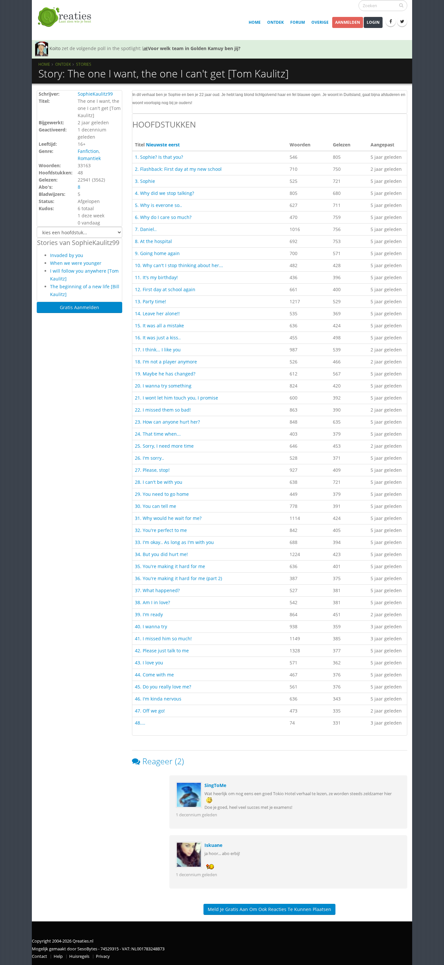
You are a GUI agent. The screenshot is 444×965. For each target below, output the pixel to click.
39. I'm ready (149, 614)
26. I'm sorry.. (149, 458)
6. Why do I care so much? (163, 217)
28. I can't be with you (158, 482)
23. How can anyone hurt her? (167, 422)
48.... (140, 723)
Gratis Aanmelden (79, 307)
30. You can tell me (155, 506)
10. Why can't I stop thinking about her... (179, 265)
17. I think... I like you (158, 350)
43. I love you (149, 662)
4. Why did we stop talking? (164, 193)
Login (373, 22)
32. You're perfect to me (161, 530)
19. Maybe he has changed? (165, 374)
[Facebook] (391, 21)
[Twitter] (402, 21)
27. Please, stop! (152, 470)
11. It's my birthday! (156, 277)
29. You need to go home (162, 494)
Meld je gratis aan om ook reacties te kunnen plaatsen (269, 909)
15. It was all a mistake (159, 325)
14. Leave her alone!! (157, 313)
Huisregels (79, 956)
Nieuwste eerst (163, 145)
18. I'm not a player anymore (166, 362)
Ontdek (275, 22)
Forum (297, 22)
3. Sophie (145, 181)
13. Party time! (150, 301)
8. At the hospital (153, 241)
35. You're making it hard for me (170, 566)
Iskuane (213, 845)
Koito (54, 48)
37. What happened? (157, 590)
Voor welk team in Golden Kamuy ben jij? (194, 48)
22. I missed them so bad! (163, 410)
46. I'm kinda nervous (158, 699)
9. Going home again (157, 253)
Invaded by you (66, 255)
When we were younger (75, 263)
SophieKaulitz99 (95, 94)
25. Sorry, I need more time (164, 446)
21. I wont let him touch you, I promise (176, 398)
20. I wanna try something (163, 386)
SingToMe (215, 785)
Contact (39, 956)
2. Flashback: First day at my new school (178, 169)
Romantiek (89, 158)
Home (255, 22)
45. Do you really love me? (163, 687)
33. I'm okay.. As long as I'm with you (174, 542)
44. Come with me (154, 675)
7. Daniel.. (146, 229)
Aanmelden (347, 22)
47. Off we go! (150, 711)
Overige (320, 22)
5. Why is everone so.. (158, 205)
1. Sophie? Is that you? (159, 157)
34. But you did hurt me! (161, 554)
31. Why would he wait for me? (168, 518)
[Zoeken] (401, 5)
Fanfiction (88, 151)
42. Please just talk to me (162, 650)
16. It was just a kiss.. (158, 337)
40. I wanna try (151, 626)
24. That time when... (158, 434)
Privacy (103, 956)
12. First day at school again (165, 289)
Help (58, 956)
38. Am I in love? (152, 602)
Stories (83, 64)
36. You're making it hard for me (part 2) (178, 578)
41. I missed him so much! (163, 638)
